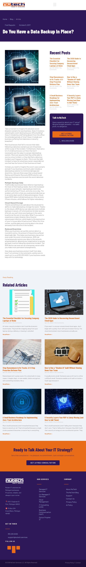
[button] (54, 4)
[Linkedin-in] (13, 551)
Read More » (6, 334)
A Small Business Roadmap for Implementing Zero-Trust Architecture (56, 100)
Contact (78, 563)
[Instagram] (18, 548)
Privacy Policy (69, 563)
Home (5, 19)
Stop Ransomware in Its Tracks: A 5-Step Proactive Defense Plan (56, 80)
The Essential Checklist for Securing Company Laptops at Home (57, 62)
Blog (11, 19)
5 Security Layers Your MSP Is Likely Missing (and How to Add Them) (74, 99)
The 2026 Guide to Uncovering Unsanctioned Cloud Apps (74, 62)
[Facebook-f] (9, 548)
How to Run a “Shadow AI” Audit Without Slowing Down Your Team (73, 80)
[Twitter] (13, 548)
